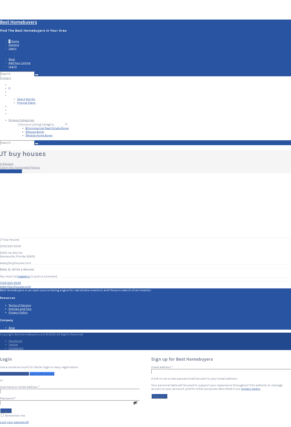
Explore (14, 45)
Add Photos (32, 167)
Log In (13, 66)
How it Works (26, 52)
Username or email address (26, 387)
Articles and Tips (20, 309)
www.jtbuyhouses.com (15, 286)
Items (14, 41)
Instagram (16, 348)
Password (14, 398)
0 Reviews (6, 164)
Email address (168, 367)
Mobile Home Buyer (39, 135)
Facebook (15, 341)
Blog (12, 59)
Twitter (13, 344)
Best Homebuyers (18, 22)
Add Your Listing (19, 63)
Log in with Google (42, 374)
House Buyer (35, 132)
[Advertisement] (145, 205)
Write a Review (11, 171)
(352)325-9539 (10, 283)
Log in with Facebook (14, 374)
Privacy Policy (18, 312)
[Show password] (135, 402)
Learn (12, 48)
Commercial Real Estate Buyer (47, 128)
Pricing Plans (26, 56)
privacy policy (250, 389)
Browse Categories (21, 120)
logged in (23, 276)
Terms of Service (20, 305)
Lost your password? (14, 422)
